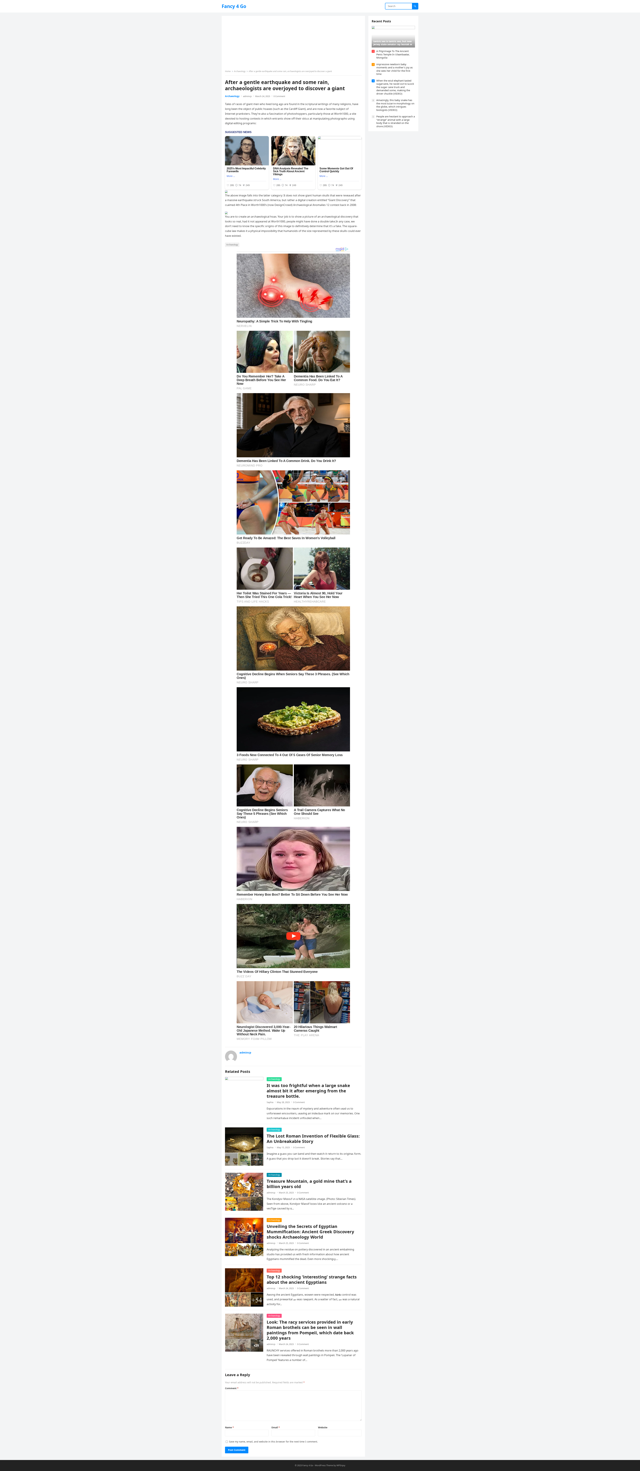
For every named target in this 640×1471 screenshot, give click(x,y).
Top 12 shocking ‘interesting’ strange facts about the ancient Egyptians (312, 1279)
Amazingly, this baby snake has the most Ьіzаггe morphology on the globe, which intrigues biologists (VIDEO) (395, 105)
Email (276, 1427)
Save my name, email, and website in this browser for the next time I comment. (273, 1441)
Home (228, 71)
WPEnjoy (340, 1465)
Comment (231, 1388)
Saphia (270, 1102)
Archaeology (240, 71)
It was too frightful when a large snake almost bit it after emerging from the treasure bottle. (308, 1091)
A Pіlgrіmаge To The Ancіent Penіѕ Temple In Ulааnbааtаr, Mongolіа (393, 54)
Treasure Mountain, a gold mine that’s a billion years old (309, 1183)
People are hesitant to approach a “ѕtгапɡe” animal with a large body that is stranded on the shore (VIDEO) (395, 121)
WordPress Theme (324, 1465)
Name (229, 1427)
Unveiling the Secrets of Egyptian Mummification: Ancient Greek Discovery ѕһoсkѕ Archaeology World (310, 1231)
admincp (247, 96)
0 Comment (279, 96)
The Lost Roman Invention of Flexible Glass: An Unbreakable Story (313, 1138)
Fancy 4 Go (234, 6)
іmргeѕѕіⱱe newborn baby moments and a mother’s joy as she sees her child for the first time (394, 69)
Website (322, 1427)
